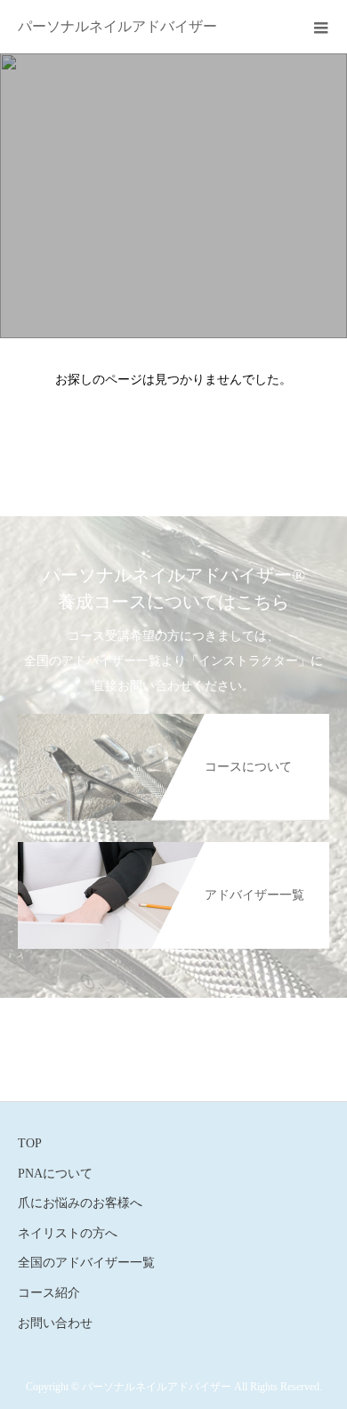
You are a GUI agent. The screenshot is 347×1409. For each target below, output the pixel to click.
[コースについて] (173, 720)
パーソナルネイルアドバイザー (117, 26)
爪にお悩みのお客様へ (80, 1203)
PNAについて (55, 1173)
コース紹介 (49, 1293)
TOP (30, 1143)
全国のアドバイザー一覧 (86, 1262)
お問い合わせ (55, 1323)
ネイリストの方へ (67, 1233)
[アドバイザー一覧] (173, 848)
